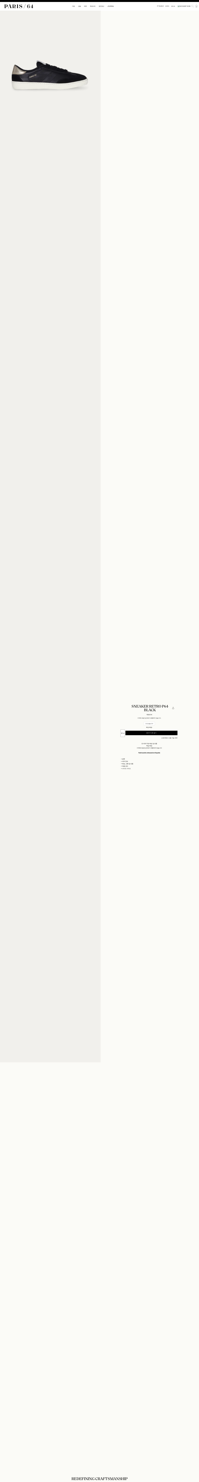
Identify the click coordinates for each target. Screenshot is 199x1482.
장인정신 (101, 6)
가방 (73, 6)
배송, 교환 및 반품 (127, 764)
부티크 (173, 6)
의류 (85, 6)
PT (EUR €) (160, 6)
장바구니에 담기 (151, 733)
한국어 (167, 6)
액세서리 (92, 6)
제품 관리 (125, 766)
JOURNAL (110, 6)
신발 (79, 6)
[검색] (192, 6)
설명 (123, 759)
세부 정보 (125, 761)
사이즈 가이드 (126, 768)
